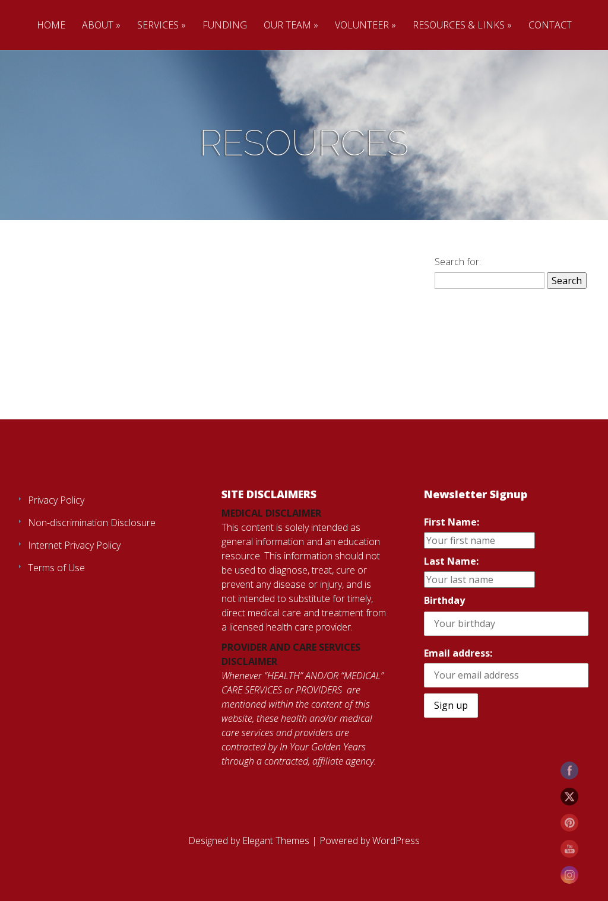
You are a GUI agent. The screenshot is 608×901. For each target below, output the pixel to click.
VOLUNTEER (362, 25)
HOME (51, 25)
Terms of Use (56, 567)
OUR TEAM (287, 25)
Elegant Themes (275, 840)
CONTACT (550, 25)
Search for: (458, 261)
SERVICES (158, 25)
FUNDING (224, 25)
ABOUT (97, 25)
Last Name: (451, 561)
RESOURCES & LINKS (459, 25)
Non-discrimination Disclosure (92, 522)
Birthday (444, 600)
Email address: (458, 653)
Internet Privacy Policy (74, 545)
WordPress (396, 840)
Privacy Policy (56, 500)
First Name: (451, 521)
